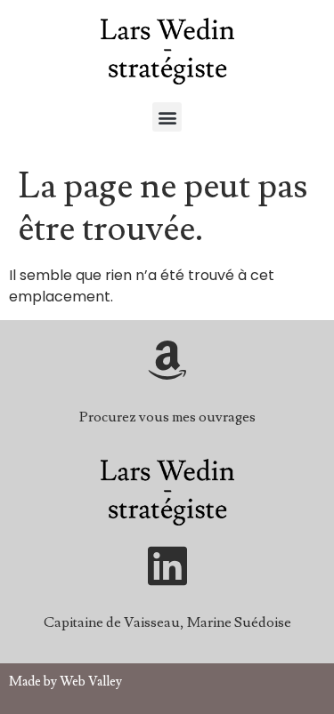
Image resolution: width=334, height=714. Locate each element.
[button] (167, 117)
